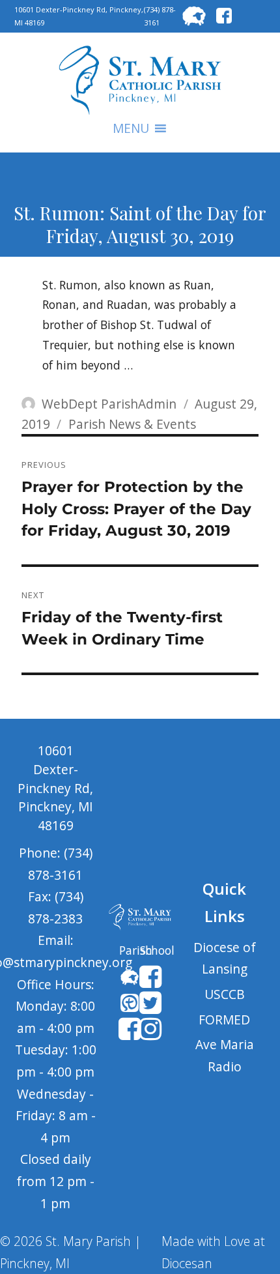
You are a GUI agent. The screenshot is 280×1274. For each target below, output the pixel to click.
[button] (131, 128)
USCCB (224, 994)
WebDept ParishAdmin (109, 404)
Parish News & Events (132, 424)
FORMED (224, 1019)
